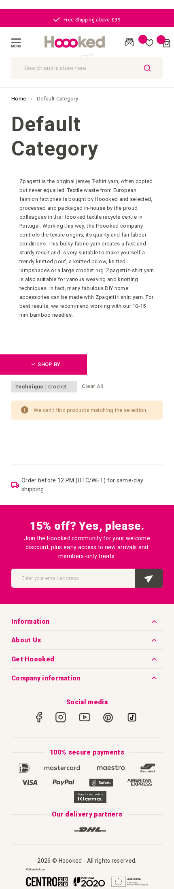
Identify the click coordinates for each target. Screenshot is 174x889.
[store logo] (75, 42)
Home (19, 99)
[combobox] (87, 68)
